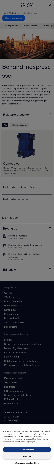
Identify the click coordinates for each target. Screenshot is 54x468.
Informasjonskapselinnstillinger (27, 463)
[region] (27, 446)
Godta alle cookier (27, 449)
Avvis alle (27, 456)
